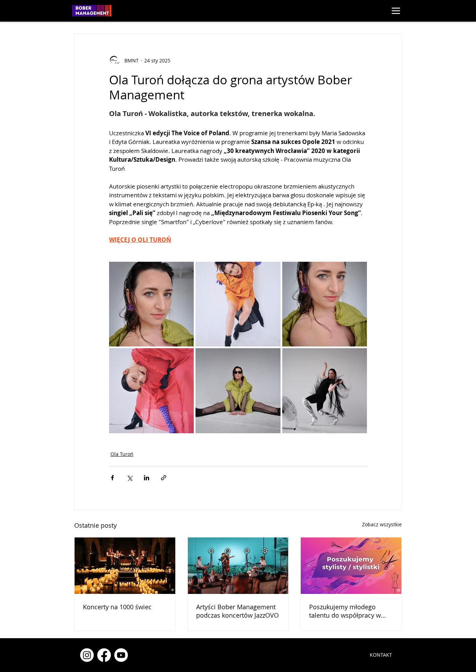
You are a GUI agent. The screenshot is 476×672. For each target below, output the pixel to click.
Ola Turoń (121, 454)
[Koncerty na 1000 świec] (125, 565)
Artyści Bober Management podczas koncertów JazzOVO (237, 611)
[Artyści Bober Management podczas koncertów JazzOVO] (238, 565)
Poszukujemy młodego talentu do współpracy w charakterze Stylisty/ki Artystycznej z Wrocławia (345, 611)
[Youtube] (121, 655)
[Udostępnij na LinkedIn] (146, 477)
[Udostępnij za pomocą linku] (163, 477)
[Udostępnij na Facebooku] (112, 477)
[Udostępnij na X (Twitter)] (129, 477)
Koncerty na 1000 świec (117, 607)
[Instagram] (87, 655)
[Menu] (395, 10)
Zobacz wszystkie (382, 524)
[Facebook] (104, 655)
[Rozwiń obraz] (151, 304)
